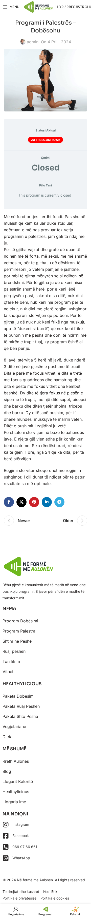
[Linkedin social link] (47, 502)
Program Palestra (19, 631)
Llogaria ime (14, 801)
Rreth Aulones (16, 761)
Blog (7, 771)
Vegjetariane (14, 726)
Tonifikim (11, 661)
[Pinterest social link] (34, 502)
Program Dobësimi (20, 620)
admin (32, 41)
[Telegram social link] (59, 502)
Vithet (8, 671)
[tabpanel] (45, 350)
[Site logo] (38, 6)
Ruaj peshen (14, 651)
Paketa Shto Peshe (20, 716)
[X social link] (21, 502)
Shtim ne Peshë (17, 641)
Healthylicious (16, 791)
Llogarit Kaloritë (18, 781)
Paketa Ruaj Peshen (21, 706)
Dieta (7, 736)
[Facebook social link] (9, 502)
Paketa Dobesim (18, 696)
